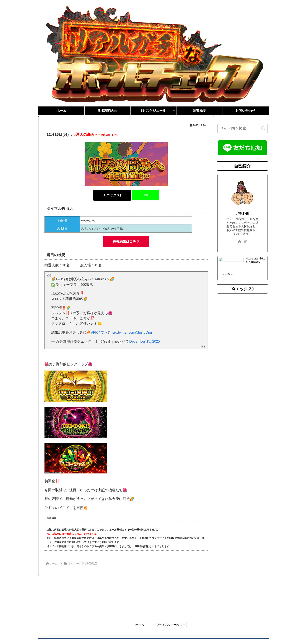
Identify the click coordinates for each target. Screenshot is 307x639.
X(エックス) (112, 195)
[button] (263, 128)
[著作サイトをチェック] (239, 241)
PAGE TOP (296, 616)
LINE (145, 195)
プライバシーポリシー (170, 624)
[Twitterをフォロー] (245, 241)
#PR (94, 332)
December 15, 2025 (144, 341)
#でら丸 (105, 332)
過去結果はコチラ (126, 241)
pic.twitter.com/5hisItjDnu (132, 332)
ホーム (139, 624)
